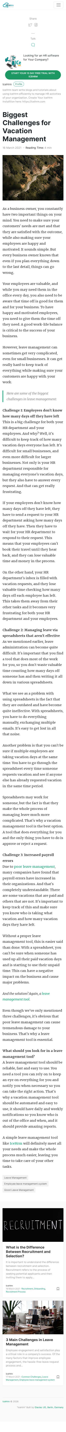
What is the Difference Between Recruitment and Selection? (28, 1251)
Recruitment (27, 1288)
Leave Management (15, 1177)
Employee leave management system (25, 1183)
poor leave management (34, 867)
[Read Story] (58, 1288)
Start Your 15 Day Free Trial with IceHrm (33, 75)
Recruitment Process (16, 1291)
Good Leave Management (19, 1189)
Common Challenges (31, 1376)
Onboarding (39, 1288)
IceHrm (7, 84)
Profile (18, 84)
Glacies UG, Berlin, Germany (49, 1407)
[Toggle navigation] (58, 5)
